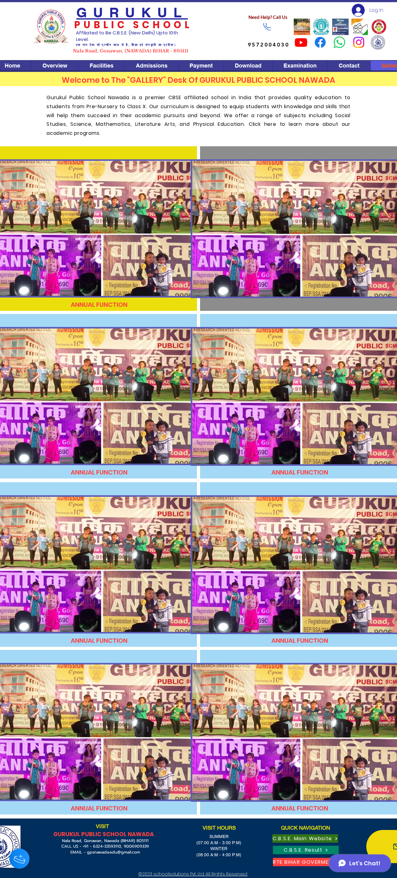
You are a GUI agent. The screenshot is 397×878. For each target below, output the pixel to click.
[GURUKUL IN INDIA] (302, 27)
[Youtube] (301, 42)
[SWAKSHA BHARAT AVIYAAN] (359, 27)
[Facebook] (320, 42)
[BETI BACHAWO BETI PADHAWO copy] (379, 27)
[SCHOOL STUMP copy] (378, 42)
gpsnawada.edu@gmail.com (113, 852)
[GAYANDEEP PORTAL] (340, 27)
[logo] (321, 27)
